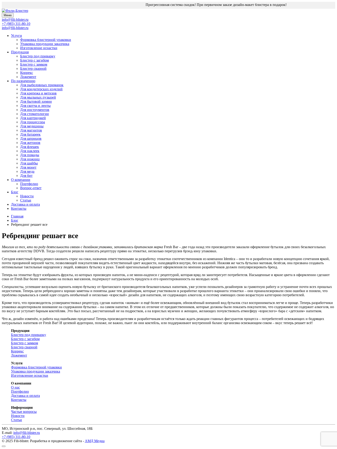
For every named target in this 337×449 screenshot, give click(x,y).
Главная (17, 216)
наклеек (29, 151)
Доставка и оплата (25, 204)
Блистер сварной (33, 68)
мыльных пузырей (38, 97)
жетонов (30, 143)
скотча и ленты (35, 106)
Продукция (20, 52)
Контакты (18, 208)
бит (26, 175)
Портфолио (29, 184)
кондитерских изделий (41, 89)
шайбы (29, 163)
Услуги (16, 36)
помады (29, 155)
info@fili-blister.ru (15, 28)
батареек (30, 134)
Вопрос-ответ (30, 188)
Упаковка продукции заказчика (44, 44)
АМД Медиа (95, 441)
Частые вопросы (24, 412)
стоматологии (34, 114)
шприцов (30, 138)
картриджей (33, 118)
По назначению (23, 81)
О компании (20, 180)
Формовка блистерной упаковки (45, 40)
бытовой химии (36, 101)
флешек (29, 147)
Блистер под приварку (37, 56)
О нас (15, 387)
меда (27, 171)
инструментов (34, 110)
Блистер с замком (33, 64)
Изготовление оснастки (38, 48)
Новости (27, 196)
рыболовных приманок (42, 85)
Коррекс (26, 73)
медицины (32, 126)
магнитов (31, 130)
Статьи (25, 200)
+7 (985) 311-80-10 (16, 24)
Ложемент (28, 77)
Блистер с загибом (34, 60)
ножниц (30, 159)
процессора (32, 122)
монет (28, 167)
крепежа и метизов (38, 93)
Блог (14, 192)
